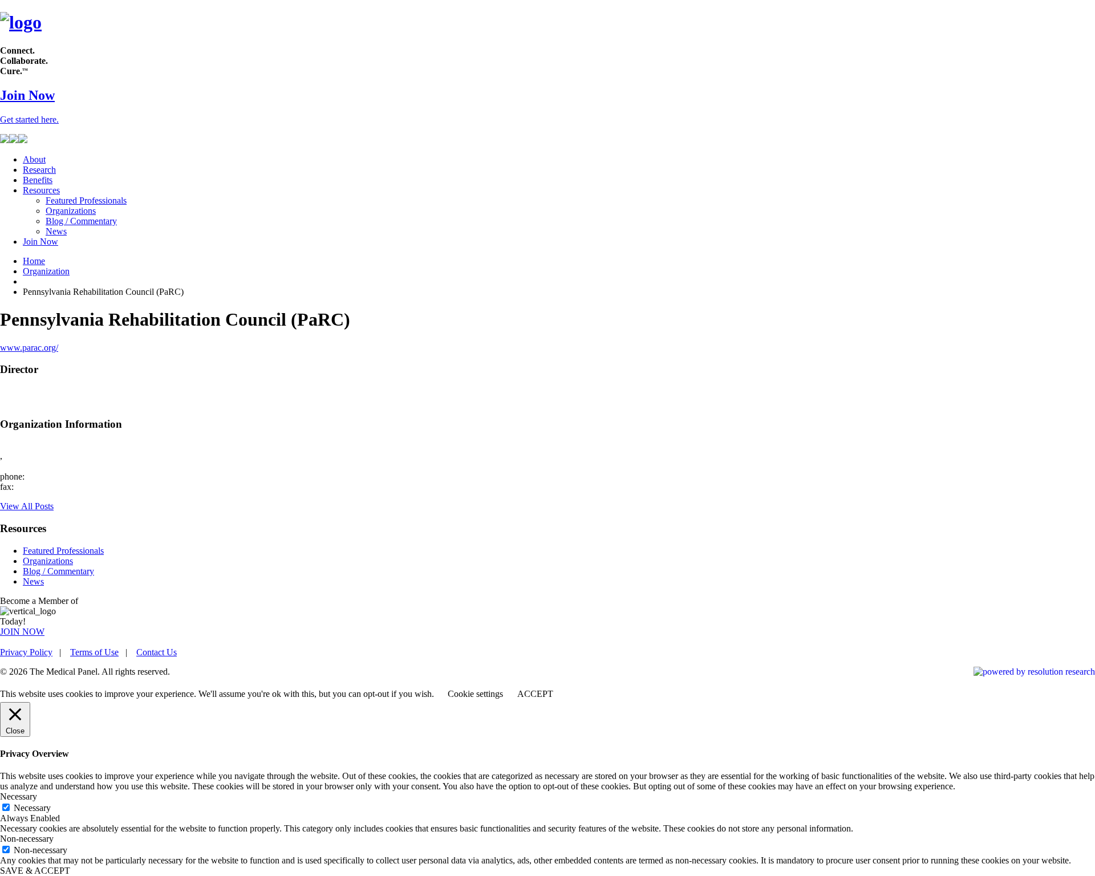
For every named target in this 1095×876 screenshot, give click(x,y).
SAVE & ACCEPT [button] (35, 870)
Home (34, 261)
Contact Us (156, 652)
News (56, 231)
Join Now (40, 241)
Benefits (37, 180)
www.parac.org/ (29, 347)
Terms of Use (94, 652)
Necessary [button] (18, 796)
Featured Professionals (86, 200)
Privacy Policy (26, 652)
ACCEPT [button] (535, 694)
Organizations (71, 211)
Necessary (32, 808)
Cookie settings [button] (475, 694)
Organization (46, 271)
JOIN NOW (22, 631)
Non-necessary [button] (27, 838)
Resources (41, 190)
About (34, 159)
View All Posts (27, 506)
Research (39, 170)
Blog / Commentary (81, 221)
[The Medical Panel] (21, 22)
